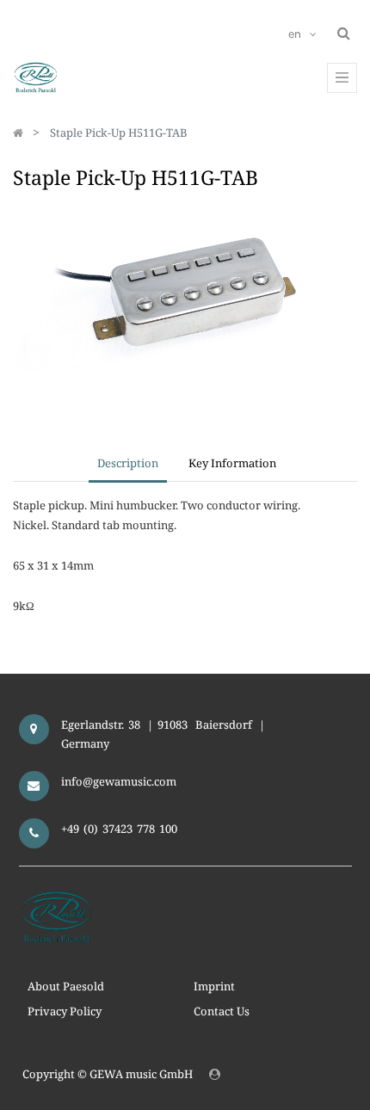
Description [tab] (127, 463)
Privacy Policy (65, 1011)
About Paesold (66, 986)
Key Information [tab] (232, 463)
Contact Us (222, 1011)
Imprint (214, 986)
